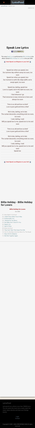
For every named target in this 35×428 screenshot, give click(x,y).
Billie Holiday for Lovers (16, 58)
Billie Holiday (26, 56)
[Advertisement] (17, 26)
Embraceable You (9, 218)
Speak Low (10, 56)
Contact (17, 418)
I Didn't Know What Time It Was (13, 216)
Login (17, 416)
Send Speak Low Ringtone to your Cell (17, 61)
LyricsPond (4, 6)
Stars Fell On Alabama (10, 234)
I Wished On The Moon (10, 220)
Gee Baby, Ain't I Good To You (12, 222)
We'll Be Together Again (11, 236)
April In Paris (8, 226)
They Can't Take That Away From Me (14, 230)
